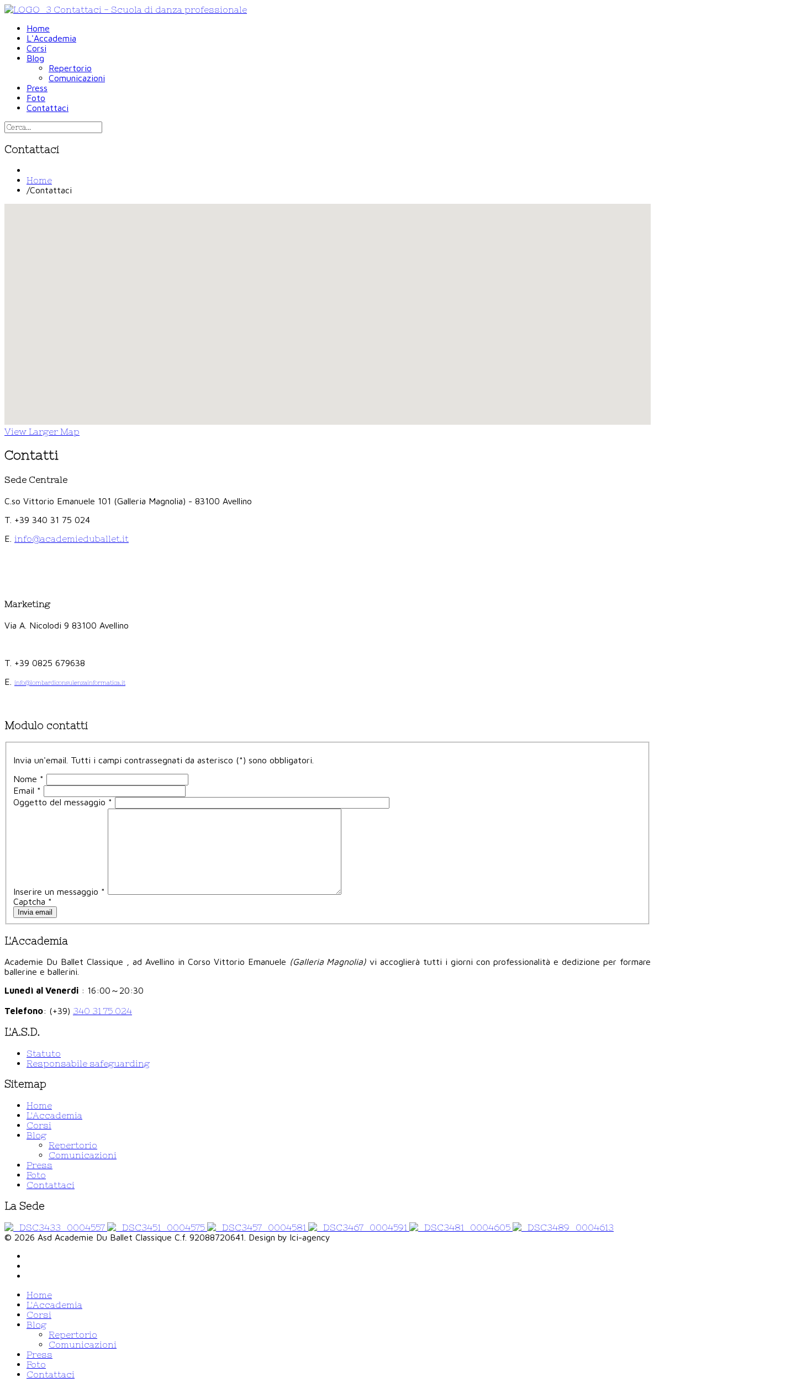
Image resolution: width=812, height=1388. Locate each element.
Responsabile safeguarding (88, 1063)
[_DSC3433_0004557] (55, 1227)
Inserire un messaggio (59, 891)
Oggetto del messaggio (62, 802)
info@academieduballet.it (71, 538)
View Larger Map (42, 431)
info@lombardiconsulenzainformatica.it (69, 682)
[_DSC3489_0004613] (563, 1227)
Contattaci (51, 1185)
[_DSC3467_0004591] (358, 1227)
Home (39, 180)
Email (27, 790)
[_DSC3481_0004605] (461, 1227)
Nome (28, 779)
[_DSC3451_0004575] (157, 1227)
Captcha (32, 901)
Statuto (44, 1053)
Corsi (39, 1125)
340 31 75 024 (102, 1011)
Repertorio (73, 1145)
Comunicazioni (83, 1155)
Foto (36, 1175)
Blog (36, 1135)
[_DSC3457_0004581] (257, 1227)
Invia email (35, 912)
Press (39, 1165)
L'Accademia (54, 1115)
